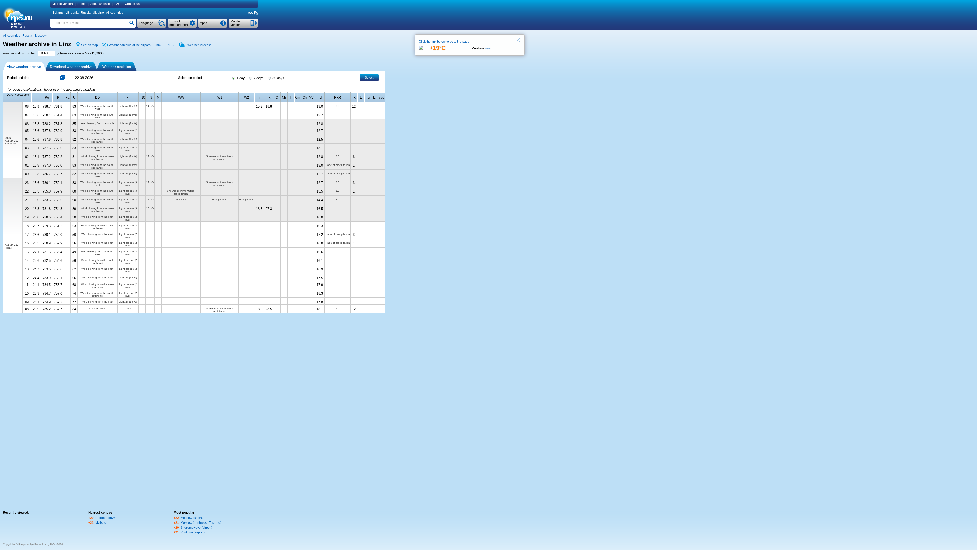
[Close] (518, 40)
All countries (114, 13)
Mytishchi (101, 523)
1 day (240, 78)
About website (100, 4)
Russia (86, 13)
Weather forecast (199, 45)
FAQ (117, 4)
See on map (89, 45)
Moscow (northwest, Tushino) (201, 523)
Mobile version (62, 4)
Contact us (132, 4)
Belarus (58, 13)
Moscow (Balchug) (193, 518)
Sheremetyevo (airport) (196, 527)
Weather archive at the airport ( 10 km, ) (141, 45)
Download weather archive (71, 67)
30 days (277, 78)
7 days (258, 78)
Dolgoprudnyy (105, 518)
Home (81, 4)
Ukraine (98, 13)
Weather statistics (116, 67)
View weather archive (24, 67)
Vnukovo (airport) (193, 532)
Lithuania (72, 13)
